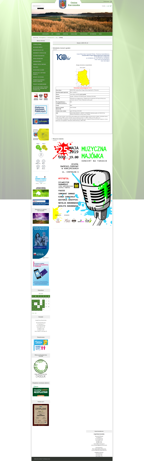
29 (38, 309)
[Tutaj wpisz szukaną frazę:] (37, 6)
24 (43, 306)
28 (35, 309)
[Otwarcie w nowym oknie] (36, 100)
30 (41, 309)
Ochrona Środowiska (38, 55)
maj (56, 37)
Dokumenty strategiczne (39, 53)
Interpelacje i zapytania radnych (39, 73)
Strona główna (42, 37)
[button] (34, 20)
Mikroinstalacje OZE (38, 50)
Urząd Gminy (74, 34)
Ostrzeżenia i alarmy (38, 70)
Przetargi (35, 67)
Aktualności (45, 34)
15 (38, 303)
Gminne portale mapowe (39, 64)
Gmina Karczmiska (74, 4)
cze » (36, 313)
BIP (52, 34)
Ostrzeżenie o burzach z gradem (61, 48)
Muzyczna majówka (58, 139)
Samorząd (65, 34)
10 (43, 301)
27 (32, 309)
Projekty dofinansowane (39, 84)
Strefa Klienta (83, 34)
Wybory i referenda (38, 77)
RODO (100, 34)
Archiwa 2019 (51, 37)
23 (41, 306)
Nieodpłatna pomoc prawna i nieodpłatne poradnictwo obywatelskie (40, 88)
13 (32, 303)
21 (35, 306)
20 (32, 306)
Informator (93, 34)
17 (43, 303)
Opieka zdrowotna (38, 58)
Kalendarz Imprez (37, 47)
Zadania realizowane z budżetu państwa (39, 80)
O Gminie (58, 34)
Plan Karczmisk (37, 61)
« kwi (33, 313)
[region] (72, 20)
